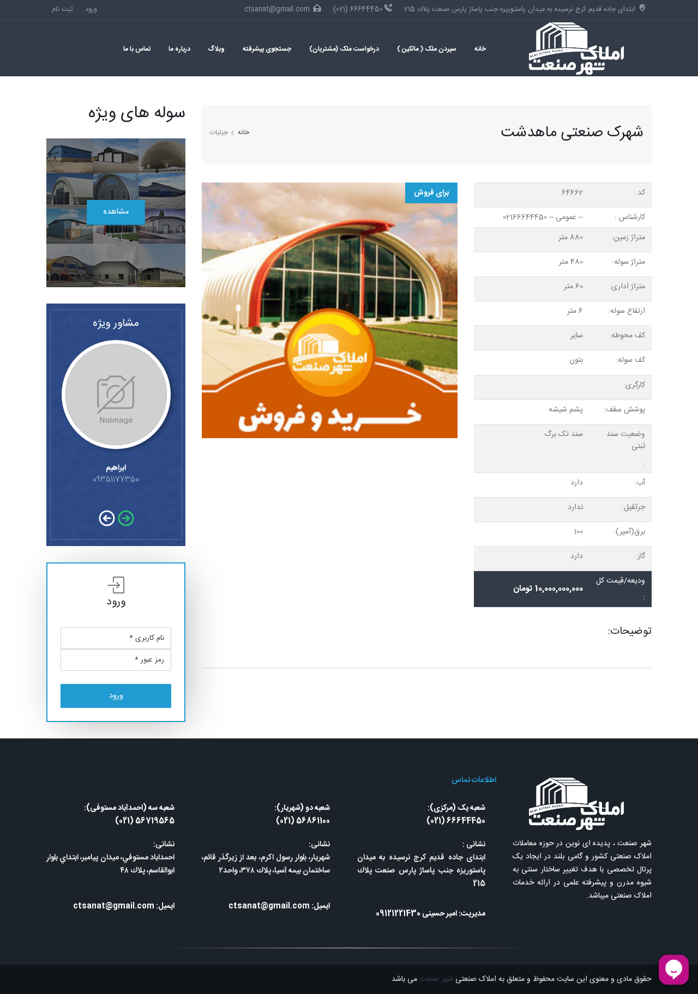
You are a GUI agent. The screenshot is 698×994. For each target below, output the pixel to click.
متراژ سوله (629, 262)
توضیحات (631, 632)
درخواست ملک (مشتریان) (344, 49)
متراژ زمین (629, 238)
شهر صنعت (435, 979)
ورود (91, 9)
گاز (641, 556)
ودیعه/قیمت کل (620, 581)
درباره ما (179, 49)
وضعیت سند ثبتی (625, 440)
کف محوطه (628, 336)
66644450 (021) (455, 821)
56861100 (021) (303, 821)
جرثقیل (634, 507)
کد (641, 193)
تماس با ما (137, 49)
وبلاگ (216, 49)
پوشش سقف (625, 410)
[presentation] (126, 519)
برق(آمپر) (630, 532)
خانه (480, 49)
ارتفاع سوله (627, 311)
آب (640, 483)
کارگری (635, 385)
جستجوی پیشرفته (267, 49)
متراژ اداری (628, 287)
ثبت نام (62, 9)
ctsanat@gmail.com (277, 9)
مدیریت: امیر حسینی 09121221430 (430, 913)
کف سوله (631, 360)
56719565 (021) (144, 821)
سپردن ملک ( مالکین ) (426, 49)
